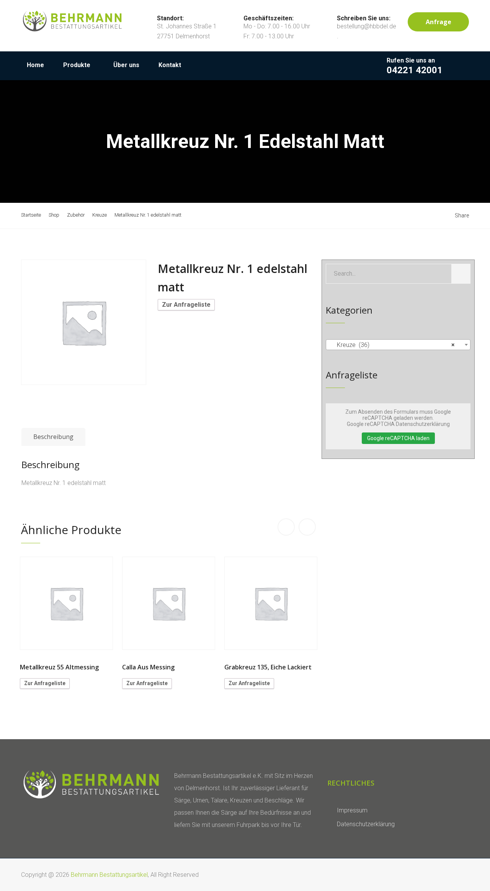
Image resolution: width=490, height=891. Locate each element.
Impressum (352, 810)
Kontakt (169, 65)
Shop (54, 215)
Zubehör (76, 215)
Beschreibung (53, 436)
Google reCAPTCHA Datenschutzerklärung (398, 424)
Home (35, 65)
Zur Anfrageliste (186, 304)
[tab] (53, 437)
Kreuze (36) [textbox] (396, 345)
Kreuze (99, 215)
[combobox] (398, 344)
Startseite (31, 215)
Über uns (126, 65)
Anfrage (438, 22)
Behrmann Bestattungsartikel (109, 874)
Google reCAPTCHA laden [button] (398, 438)
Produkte (76, 65)
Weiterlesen (66, 603)
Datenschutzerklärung (366, 824)
